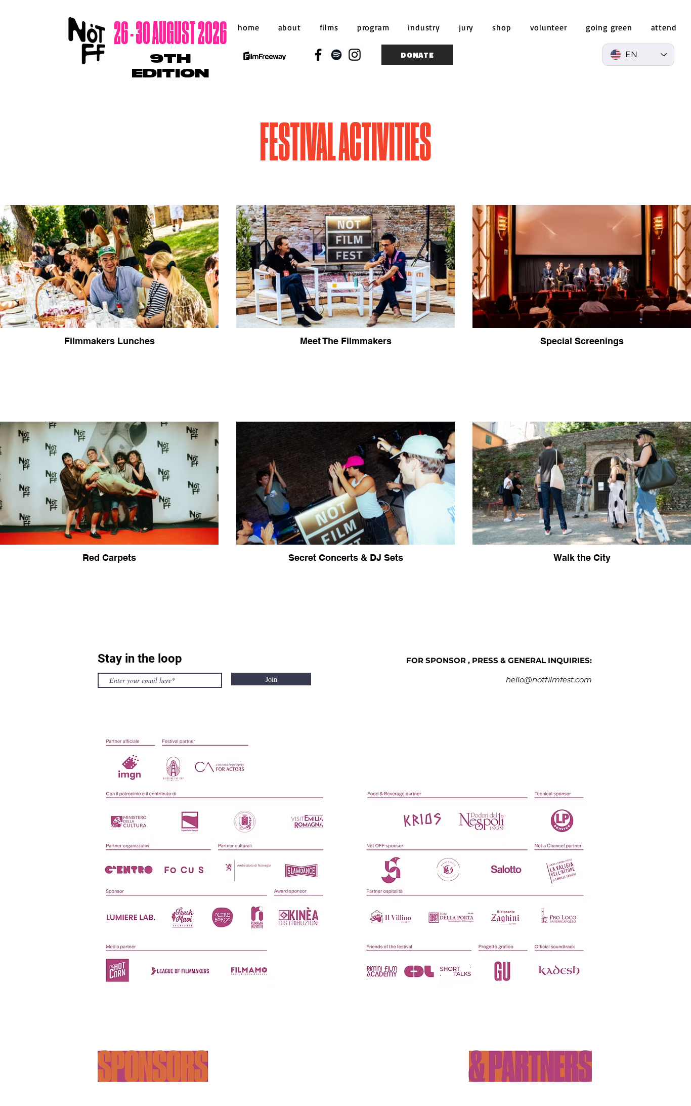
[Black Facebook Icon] (318, 55)
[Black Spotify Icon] (336, 55)
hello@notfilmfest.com (549, 679)
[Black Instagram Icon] (355, 55)
